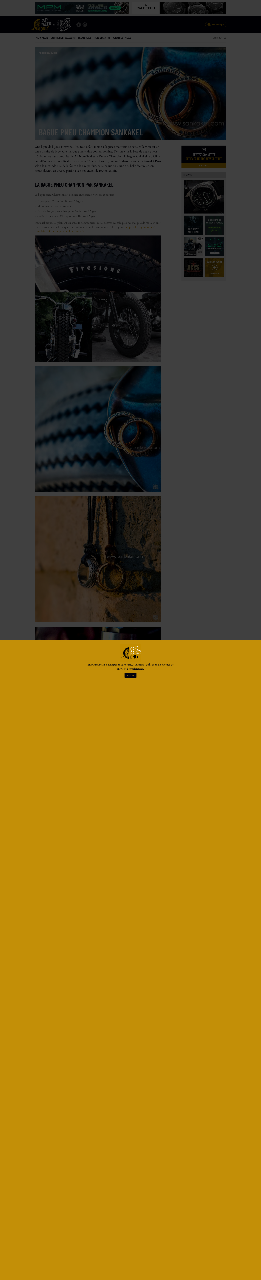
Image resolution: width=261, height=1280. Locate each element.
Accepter (130, 675)
